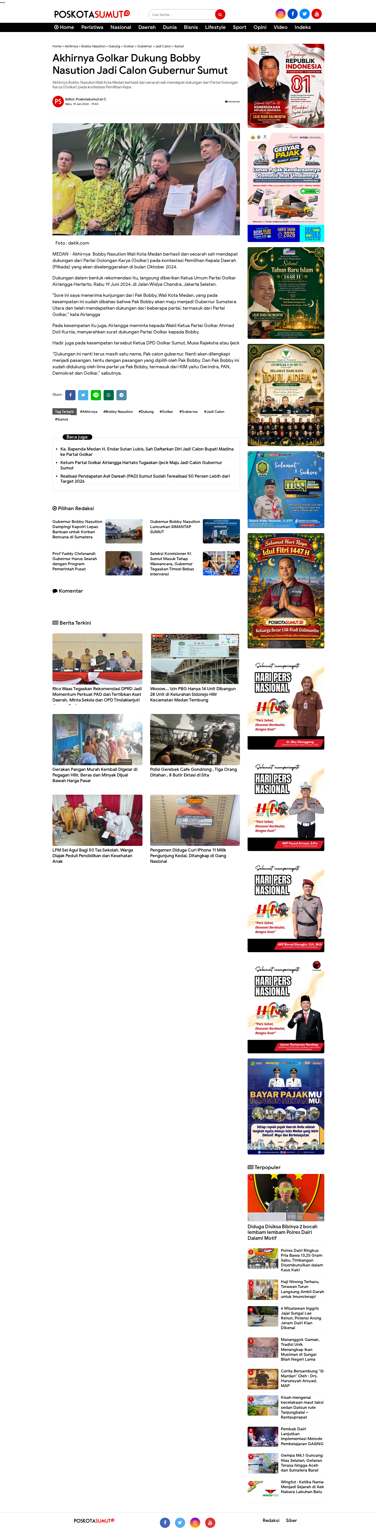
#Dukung (146, 412)
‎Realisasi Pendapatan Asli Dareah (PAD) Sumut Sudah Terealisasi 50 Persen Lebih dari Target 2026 (145, 479)
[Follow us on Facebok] (165, 1523)
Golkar (129, 46)
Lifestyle (215, 27)
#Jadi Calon (214, 412)
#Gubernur (188, 412)
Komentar (234, 101)
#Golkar (166, 412)
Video (280, 27)
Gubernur (144, 46)
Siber (291, 1520)
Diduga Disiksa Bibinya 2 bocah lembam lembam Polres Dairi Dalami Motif (282, 1232)
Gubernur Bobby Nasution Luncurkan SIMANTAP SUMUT (175, 526)
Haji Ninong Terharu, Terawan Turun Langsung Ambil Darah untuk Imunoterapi (302, 1289)
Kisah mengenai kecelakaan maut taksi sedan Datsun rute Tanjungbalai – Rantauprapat (302, 1407)
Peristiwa (92, 27)
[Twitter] (83, 395)
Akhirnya (71, 46)
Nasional (120, 27)
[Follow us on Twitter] (180, 1523)
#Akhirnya (88, 412)
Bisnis (191, 27)
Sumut (179, 46)
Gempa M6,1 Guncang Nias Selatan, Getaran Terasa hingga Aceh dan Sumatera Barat (302, 1463)
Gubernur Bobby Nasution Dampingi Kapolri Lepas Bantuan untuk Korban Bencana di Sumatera (77, 529)
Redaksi (271, 1520)
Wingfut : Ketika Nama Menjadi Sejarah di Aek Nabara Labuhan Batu (302, 1486)
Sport (239, 27)
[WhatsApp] (109, 395)
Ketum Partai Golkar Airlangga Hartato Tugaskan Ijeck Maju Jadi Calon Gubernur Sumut (141, 465)
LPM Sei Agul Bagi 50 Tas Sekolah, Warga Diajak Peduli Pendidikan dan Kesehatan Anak (92, 855)
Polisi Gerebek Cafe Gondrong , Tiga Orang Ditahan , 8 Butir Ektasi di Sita (193, 772)
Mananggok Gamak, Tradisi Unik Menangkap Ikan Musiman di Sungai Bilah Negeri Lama (300, 1349)
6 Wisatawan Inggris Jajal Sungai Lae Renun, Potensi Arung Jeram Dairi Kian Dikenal (301, 1318)
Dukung (114, 46)
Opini (260, 27)
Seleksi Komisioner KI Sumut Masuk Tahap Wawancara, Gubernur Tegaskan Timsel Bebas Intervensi (172, 564)
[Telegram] (121, 395)
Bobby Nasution (93, 46)
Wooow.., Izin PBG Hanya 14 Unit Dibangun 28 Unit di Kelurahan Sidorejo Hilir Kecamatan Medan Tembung (193, 694)
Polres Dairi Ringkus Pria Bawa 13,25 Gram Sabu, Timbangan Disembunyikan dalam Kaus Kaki (302, 1260)
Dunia (170, 27)
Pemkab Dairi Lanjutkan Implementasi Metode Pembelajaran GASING (302, 1436)
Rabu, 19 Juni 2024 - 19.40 (81, 104)
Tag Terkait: (64, 412)
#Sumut (61, 419)
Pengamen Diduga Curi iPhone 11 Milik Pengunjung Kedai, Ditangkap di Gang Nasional (188, 855)
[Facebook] (70, 395)
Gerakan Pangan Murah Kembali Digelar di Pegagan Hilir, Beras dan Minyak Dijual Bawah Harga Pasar (94, 775)
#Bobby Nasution (118, 412)
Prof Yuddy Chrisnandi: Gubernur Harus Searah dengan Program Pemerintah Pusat (74, 561)
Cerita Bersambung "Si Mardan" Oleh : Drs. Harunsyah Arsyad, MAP (302, 1379)
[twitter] (305, 14)
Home (66, 27)
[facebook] (292, 14)
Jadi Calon (163, 46)
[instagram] (280, 14)
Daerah (147, 27)
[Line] (96, 395)
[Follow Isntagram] (195, 1523)
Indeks (303, 27)
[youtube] (317, 14)
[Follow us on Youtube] (210, 1523)
